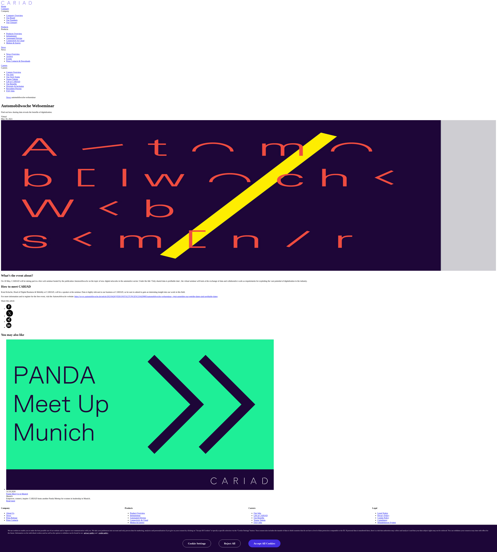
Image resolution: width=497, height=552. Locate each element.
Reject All (229, 543)
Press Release (11, 518)
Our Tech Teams (13, 77)
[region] (248, 538)
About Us (10, 513)
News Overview (13, 54)
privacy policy (89, 533)
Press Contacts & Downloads (18, 61)
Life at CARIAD (13, 81)
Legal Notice (382, 513)
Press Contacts (12, 520)
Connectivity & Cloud (15, 41)
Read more (10, 501)
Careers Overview (13, 72)
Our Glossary (11, 22)
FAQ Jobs (10, 91)
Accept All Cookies (264, 543)
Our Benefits (11, 84)
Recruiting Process (13, 88)
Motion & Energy (13, 43)
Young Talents (12, 79)
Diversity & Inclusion (15, 86)
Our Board (10, 18)
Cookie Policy (383, 518)
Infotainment (11, 36)
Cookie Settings (197, 543)
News (8, 515)
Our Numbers (11, 20)
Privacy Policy (383, 515)
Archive (9, 56)
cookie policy (103, 533)
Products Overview (14, 34)
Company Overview (14, 15)
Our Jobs (10, 74)
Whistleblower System (386, 522)
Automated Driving (14, 38)
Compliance (382, 520)
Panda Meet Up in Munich (17, 494)
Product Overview (137, 513)
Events (9, 59)
